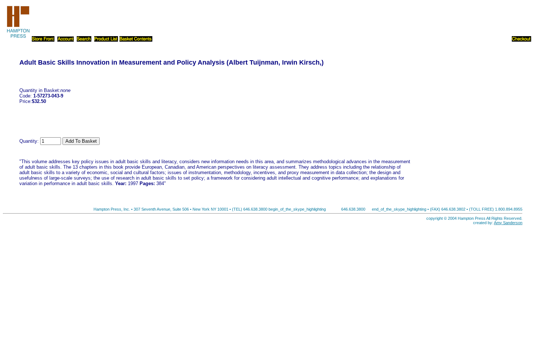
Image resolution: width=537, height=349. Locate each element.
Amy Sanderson (508, 222)
